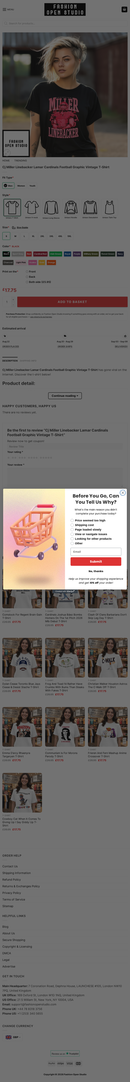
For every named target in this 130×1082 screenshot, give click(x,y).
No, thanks (96, 571)
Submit (96, 561)
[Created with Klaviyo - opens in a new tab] (65, 591)
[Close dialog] (123, 493)
